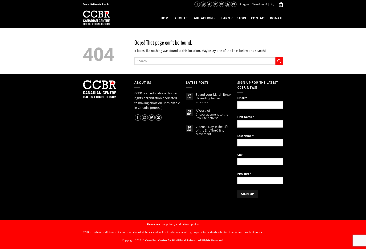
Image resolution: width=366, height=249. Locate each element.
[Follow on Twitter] (215, 4)
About (179, 18)
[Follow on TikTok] (209, 4)
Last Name (245, 136)
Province (244, 173)
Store (242, 18)
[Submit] (279, 61)
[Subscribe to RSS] (227, 4)
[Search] (272, 4)
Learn (225, 18)
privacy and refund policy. (182, 224)
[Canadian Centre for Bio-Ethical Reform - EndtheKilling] (96, 18)
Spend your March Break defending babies (213, 96)
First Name (245, 117)
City (239, 155)
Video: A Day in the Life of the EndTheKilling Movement (212, 130)
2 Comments (207, 102)
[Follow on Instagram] (203, 4)
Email (242, 98)
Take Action (202, 18)
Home (165, 18)
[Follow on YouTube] (233, 4)
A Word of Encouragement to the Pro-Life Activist (212, 114)
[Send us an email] (221, 4)
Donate (276, 18)
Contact (258, 18)
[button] (280, 4)
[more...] (156, 108)
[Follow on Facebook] (197, 4)
